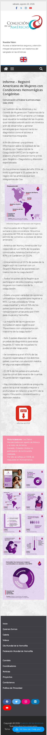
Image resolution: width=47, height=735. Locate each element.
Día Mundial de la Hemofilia (15, 646)
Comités (6, 660)
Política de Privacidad (12, 688)
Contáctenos (8, 682)
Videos (6, 640)
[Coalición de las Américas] (6, 69)
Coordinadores (9, 666)
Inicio (5, 624)
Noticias (6, 671)
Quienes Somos (10, 629)
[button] (28, 729)
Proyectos (7, 677)
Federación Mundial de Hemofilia (18, 651)
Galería (6, 635)
